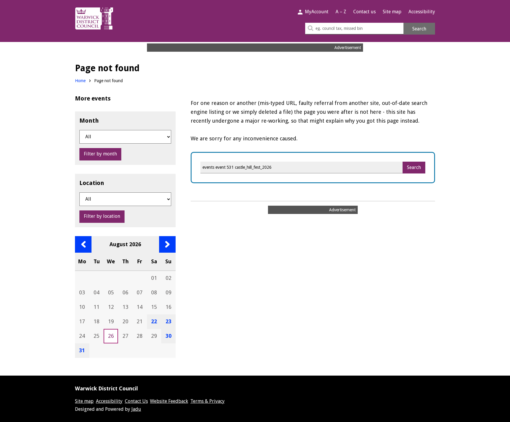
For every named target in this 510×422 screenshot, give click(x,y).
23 (168, 321)
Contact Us (136, 401)
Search (419, 29)
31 (82, 350)
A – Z (341, 11)
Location (91, 182)
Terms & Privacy (207, 401)
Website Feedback (169, 401)
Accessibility (421, 11)
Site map (392, 11)
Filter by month (100, 154)
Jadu (136, 409)
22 (154, 321)
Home (80, 80)
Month (89, 120)
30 (168, 336)
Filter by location (102, 216)
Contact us (364, 11)
